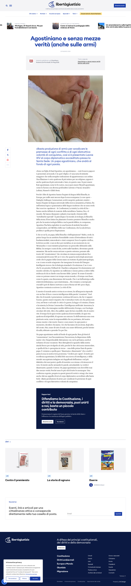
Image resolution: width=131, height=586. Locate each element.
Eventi (90, 558)
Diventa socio (119, 5)
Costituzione (63, 556)
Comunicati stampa (94, 567)
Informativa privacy (70, 581)
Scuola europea (54, 13)
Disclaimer (60, 581)
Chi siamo (32, 13)
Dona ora (61, 547)
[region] (23, 570)
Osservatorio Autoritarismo (91, 13)
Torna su (122, 576)
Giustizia (61, 568)
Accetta (35, 578)
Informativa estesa (31, 574)
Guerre (93, 480)
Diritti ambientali (65, 560)
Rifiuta (24, 578)
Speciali (65, 13)
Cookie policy (81, 581)
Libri (7, 442)
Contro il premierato (17, 480)
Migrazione (62, 571)
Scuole (111, 567)
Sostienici (60, 421)
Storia (110, 561)
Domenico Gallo (99, 485)
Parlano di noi (92, 570)
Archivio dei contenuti (95, 573)
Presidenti (112, 564)
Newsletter (112, 570)
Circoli (90, 555)
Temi (74, 13)
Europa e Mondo (65, 564)
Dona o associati (114, 555)
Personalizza (12, 578)
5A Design (119, 581)
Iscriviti (118, 514)
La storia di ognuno (58, 480)
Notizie (42, 13)
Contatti (111, 573)
